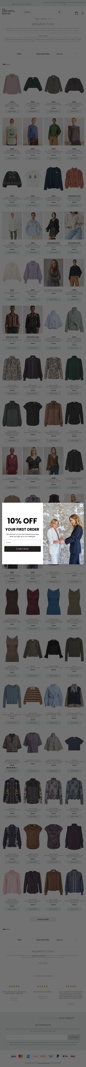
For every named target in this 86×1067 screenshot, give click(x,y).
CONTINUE (22, 549)
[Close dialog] (81, 505)
